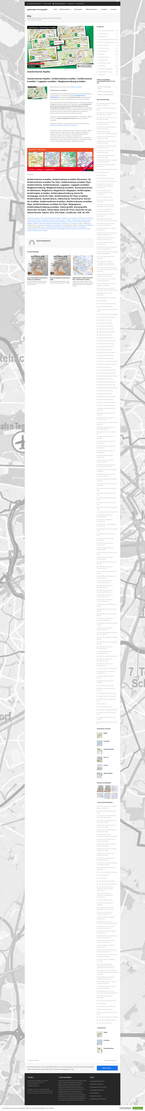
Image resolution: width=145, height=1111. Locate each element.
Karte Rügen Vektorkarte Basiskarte (107, 181)
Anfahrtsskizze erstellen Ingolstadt (107, 402)
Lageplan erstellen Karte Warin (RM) (107, 668)
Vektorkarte (66, 223)
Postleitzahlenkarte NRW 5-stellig (107, 303)
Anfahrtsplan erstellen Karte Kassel (107, 693)
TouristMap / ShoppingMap (105, 69)
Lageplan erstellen (76, 220)
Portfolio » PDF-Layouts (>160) (105, 94)
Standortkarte (89, 218)
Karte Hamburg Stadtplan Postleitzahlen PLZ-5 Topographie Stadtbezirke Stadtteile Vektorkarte (105, 262)
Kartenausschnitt (60, 220)
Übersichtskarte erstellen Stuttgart (107, 382)
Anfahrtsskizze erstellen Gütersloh (107, 370)
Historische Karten (103, 36)
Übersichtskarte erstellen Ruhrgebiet (108, 361)
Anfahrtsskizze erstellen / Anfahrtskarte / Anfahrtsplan (63, 125)
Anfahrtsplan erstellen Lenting (106, 343)
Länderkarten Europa (104, 48)
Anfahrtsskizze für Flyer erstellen (51, 221)
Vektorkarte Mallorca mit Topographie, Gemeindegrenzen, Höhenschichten (105, 192)
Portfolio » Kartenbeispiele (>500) (104, 87)
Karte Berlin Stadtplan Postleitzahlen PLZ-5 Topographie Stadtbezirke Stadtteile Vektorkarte (107, 269)
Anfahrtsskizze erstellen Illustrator (52, 218)
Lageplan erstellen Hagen (105, 367)
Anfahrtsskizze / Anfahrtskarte (106, 30)
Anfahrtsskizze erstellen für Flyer (35, 218)
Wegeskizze (87, 221)
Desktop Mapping (103, 33)
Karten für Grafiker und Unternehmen (75, 228)
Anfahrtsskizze (66, 218)
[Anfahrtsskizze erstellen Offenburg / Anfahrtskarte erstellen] (114, 795)
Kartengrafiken (61, 228)
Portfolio (87, 99)
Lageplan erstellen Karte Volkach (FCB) (108, 512)
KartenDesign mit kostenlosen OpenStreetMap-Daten (50, 225)
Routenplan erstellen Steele (105, 323)
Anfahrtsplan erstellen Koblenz (106, 685)
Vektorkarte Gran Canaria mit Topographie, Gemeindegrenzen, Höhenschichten (105, 185)
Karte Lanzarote (103, 175)
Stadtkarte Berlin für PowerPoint (70, 227)
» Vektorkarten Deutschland (96, 1084)
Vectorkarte (75, 223)
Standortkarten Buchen (110, 1060)
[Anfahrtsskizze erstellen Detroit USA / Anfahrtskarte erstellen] (100, 795)
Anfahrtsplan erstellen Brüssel (106, 346)
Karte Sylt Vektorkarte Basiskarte (107, 178)
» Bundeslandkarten (94, 1093)
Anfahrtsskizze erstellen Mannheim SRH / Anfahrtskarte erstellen (82, 278)
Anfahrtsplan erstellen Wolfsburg (107, 332)
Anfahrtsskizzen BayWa (76, 87)
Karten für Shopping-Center (105, 197)
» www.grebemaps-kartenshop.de (97, 1099)
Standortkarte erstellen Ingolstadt (107, 340)
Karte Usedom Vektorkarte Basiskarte (108, 169)
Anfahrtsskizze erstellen (34, 220)
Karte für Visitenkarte (104, 45)
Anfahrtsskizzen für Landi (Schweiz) (107, 297)
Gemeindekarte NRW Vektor (106, 306)
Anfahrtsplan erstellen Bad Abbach (107, 364)
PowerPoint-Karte (103, 60)
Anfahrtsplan (74, 218)
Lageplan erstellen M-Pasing (106, 379)
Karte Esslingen (102, 300)
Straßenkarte (63, 221)
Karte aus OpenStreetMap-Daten (107, 39)
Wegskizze (36, 223)
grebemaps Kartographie (46, 223)
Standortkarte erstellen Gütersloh (107, 373)
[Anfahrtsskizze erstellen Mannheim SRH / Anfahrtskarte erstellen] (82, 265)
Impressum (72, 3)
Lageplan (68, 220)
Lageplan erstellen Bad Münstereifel (107, 696)
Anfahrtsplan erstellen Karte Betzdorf (108, 709)
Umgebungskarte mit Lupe (105, 72)
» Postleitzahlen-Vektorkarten (96, 1090)
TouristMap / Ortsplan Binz (105, 320)
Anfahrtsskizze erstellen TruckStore (107, 396)
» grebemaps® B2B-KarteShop (97, 1081)
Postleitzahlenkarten (104, 57)
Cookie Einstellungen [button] (125, 1108)
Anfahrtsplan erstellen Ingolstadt (107, 352)
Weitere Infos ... (107, 1068)
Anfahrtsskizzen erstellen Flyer (85, 225)
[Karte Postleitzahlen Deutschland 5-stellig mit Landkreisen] (37, 265)
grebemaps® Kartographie (37, 9)
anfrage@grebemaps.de (60, 3)
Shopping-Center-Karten (105, 63)
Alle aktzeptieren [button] (138, 1108)
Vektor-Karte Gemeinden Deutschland (108, 314)
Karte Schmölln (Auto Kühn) (105, 707)
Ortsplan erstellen (103, 51)
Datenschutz (81, 3)
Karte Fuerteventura (104, 172)
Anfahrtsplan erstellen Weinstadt (107, 385)
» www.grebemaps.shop (95, 1096)
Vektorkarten (44, 228)
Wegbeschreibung (37, 221)
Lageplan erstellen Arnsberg (106, 390)
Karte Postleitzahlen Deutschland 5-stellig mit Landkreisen (37, 278)
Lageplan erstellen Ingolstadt (106, 326)
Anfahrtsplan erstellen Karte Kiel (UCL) (108, 656)
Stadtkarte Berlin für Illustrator (53, 227)
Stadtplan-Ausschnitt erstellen (40, 230)
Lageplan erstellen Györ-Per (105, 335)
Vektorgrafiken (52, 228)
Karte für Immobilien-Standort (106, 42)
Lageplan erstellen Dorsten (105, 393)
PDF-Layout (102, 54)
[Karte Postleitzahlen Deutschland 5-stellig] (60, 265)
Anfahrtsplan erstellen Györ (105, 349)
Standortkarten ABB (33, 1060)
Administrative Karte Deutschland (107, 317)
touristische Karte (78, 221)
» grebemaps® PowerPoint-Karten (98, 1087)
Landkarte (70, 221)
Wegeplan (29, 223)
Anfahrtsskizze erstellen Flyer (48, 220)
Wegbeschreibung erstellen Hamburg (108, 376)
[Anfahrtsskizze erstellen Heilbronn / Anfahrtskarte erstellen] (107, 795)
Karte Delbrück (102, 704)
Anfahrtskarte (81, 218)
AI (70, 223)
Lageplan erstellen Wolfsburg (106, 355)
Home (28, 20)
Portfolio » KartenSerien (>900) (105, 91)
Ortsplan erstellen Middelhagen (106, 405)
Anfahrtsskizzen (57, 223)
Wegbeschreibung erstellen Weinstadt (108, 387)
